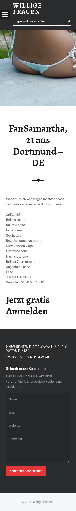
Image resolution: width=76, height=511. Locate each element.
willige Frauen (43, 502)
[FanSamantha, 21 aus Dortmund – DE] (38, 33)
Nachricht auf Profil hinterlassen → (29, 356)
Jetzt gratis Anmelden (28, 305)
